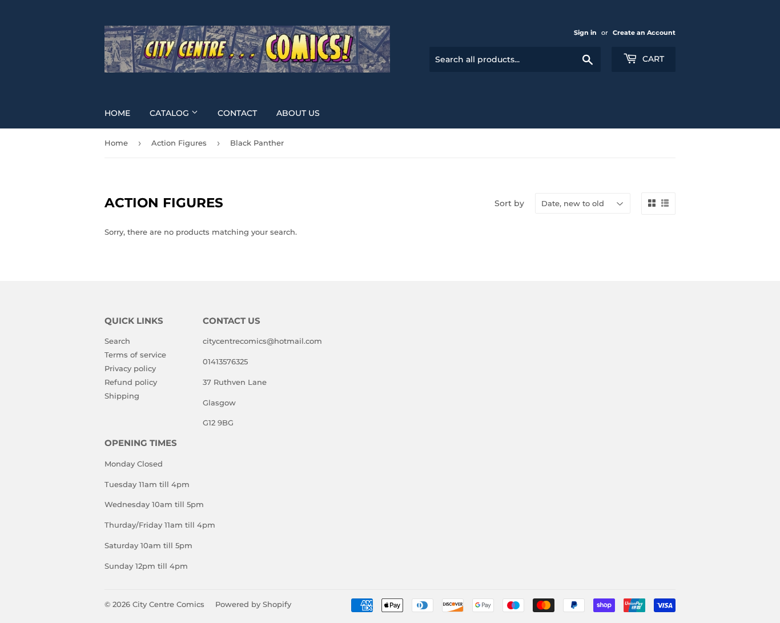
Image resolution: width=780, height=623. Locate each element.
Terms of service (135, 354)
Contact (237, 113)
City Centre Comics (168, 604)
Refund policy (130, 382)
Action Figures (179, 142)
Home (117, 113)
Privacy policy (130, 368)
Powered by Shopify (253, 604)
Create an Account (644, 33)
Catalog (170, 113)
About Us (298, 113)
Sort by (509, 203)
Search (117, 340)
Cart (652, 59)
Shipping (121, 395)
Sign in (585, 33)
